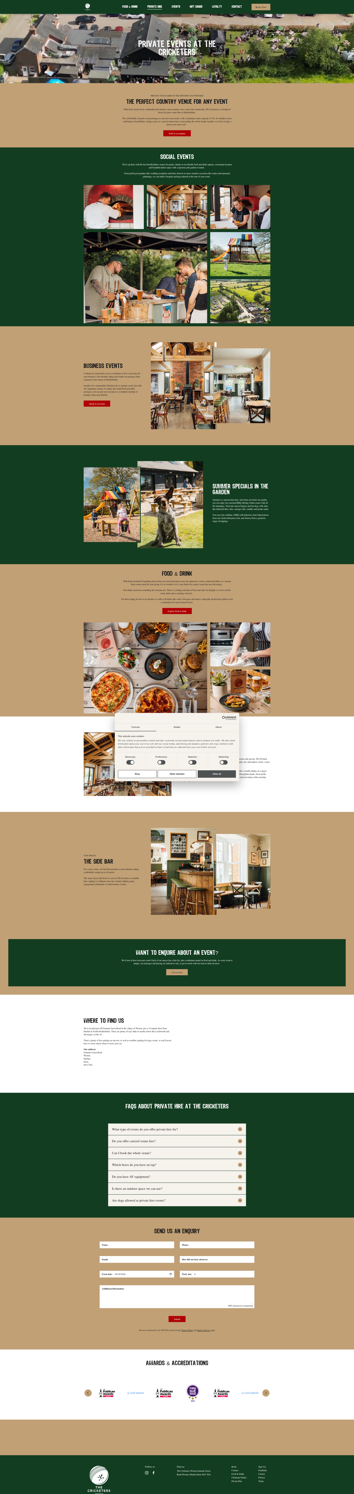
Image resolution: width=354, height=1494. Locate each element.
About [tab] (218, 727)
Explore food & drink (177, 611)
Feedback (262, 1470)
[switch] (161, 762)
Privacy (261, 1477)
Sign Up (262, 1466)
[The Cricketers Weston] (96, 7)
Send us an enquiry (177, 133)
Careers (261, 1473)
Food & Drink (130, 6)
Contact (237, 6)
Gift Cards (196, 6)
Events (176, 6)
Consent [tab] (135, 727)
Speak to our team (97, 403)
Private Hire (154, 6)
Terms (261, 1481)
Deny (137, 774)
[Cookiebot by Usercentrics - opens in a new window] (224, 718)
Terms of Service (203, 1330)
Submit (177, 1319)
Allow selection (177, 774)
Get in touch (177, 972)
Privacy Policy (187, 1330)
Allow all (217, 774)
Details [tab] (177, 727)
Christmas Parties (239, 1477)
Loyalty (217, 6)
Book (233, 1466)
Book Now (261, 7)
